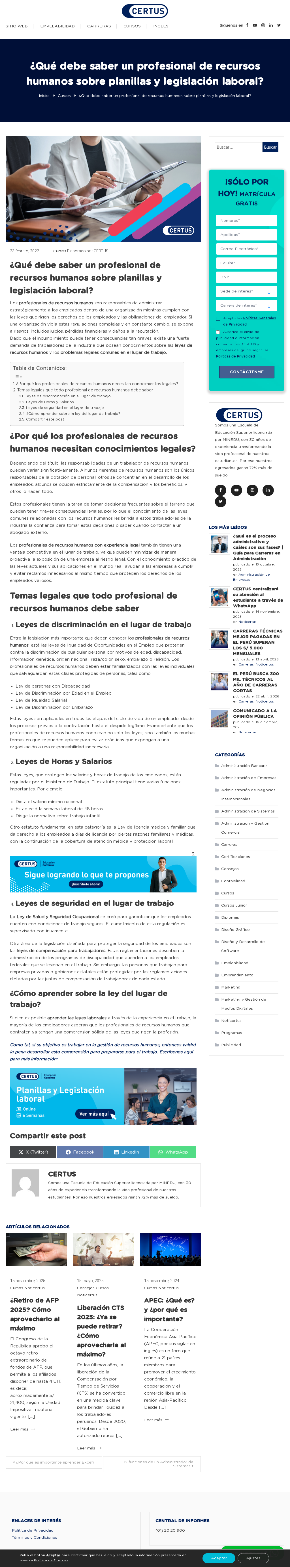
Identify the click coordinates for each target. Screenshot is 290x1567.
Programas (231, 1033)
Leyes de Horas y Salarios (50, 402)
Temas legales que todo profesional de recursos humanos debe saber (85, 390)
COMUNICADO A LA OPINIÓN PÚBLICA (255, 714)
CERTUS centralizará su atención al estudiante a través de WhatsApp (258, 597)
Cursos (132, 26)
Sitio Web (17, 26)
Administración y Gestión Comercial (245, 828)
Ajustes (253, 1558)
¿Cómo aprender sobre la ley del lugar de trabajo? (73, 414)
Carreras (99, 26)
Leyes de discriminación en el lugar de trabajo (68, 396)
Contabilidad (233, 881)
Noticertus (34, 1288)
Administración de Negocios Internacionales (248, 794)
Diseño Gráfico (235, 930)
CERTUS (101, 251)
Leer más (19, 1429)
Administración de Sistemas (248, 811)
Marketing (230, 987)
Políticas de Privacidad (235, 356)
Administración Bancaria (244, 766)
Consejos (86, 1288)
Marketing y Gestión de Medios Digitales (243, 1004)
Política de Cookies (51, 1560)
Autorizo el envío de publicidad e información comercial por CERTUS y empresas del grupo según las (242, 344)
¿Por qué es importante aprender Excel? (55, 1462)
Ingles (161, 26)
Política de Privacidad (33, 1531)
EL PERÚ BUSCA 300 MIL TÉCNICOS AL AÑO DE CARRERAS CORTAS (256, 682)
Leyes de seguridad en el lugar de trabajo (65, 408)
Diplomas (230, 918)
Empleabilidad (57, 26)
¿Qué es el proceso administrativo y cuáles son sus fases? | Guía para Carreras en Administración (258, 547)
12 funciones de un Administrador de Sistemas (158, 1464)
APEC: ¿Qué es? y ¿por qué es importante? (169, 1309)
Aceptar (219, 1558)
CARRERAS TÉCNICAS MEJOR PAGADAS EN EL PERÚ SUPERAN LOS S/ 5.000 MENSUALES (258, 642)
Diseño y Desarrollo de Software (243, 946)
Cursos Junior (234, 905)
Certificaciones (235, 857)
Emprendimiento (237, 975)
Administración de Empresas (248, 778)
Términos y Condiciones (34, 1538)
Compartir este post (45, 419)
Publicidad (231, 1045)
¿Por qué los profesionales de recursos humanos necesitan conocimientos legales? (97, 384)
